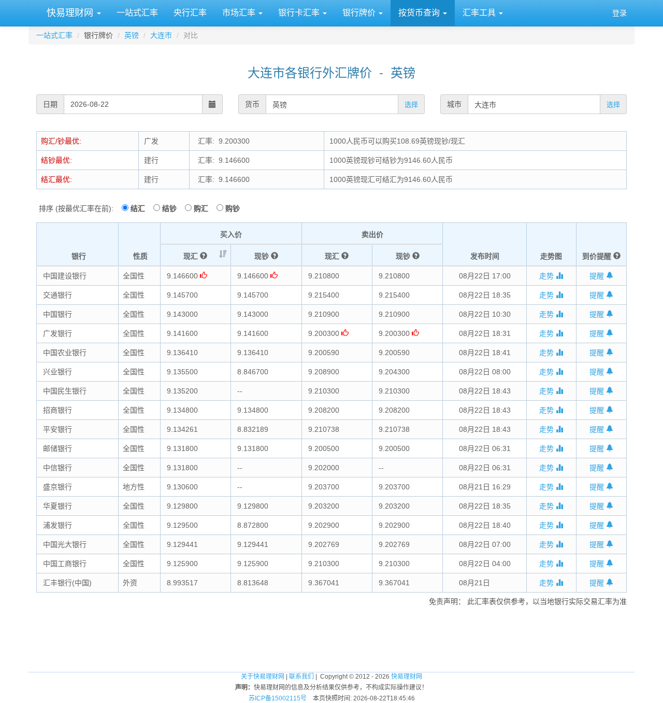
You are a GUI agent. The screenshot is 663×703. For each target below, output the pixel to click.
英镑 (131, 35)
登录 (619, 13)
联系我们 (301, 676)
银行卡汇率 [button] (300, 12)
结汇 (141, 208)
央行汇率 (190, 12)
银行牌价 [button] (360, 12)
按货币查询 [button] (420, 12)
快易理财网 (70, 13)
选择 (411, 104)
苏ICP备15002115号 (278, 698)
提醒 (597, 276)
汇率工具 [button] (480, 12)
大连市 (161, 35)
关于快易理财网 (262, 676)
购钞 (232, 208)
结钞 (172, 208)
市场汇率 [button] (239, 12)
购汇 (204, 208)
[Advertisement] (331, 637)
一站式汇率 (137, 12)
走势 (547, 276)
